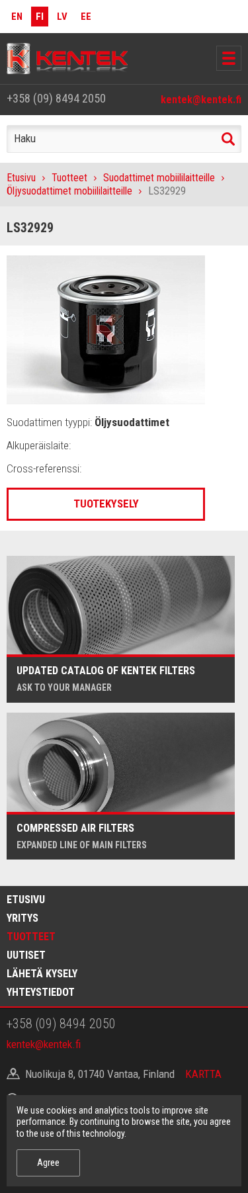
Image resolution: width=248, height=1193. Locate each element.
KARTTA (203, 1074)
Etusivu (21, 177)
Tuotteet (69, 177)
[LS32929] (106, 329)
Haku (228, 139)
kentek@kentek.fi (201, 99)
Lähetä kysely (42, 973)
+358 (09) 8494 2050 (56, 98)
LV (62, 16)
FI (40, 16)
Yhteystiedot (41, 992)
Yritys (22, 918)
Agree (48, 1163)
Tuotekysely (106, 503)
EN (16, 16)
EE (86, 16)
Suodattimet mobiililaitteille (159, 177)
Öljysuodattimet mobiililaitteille (69, 191)
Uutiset (26, 955)
